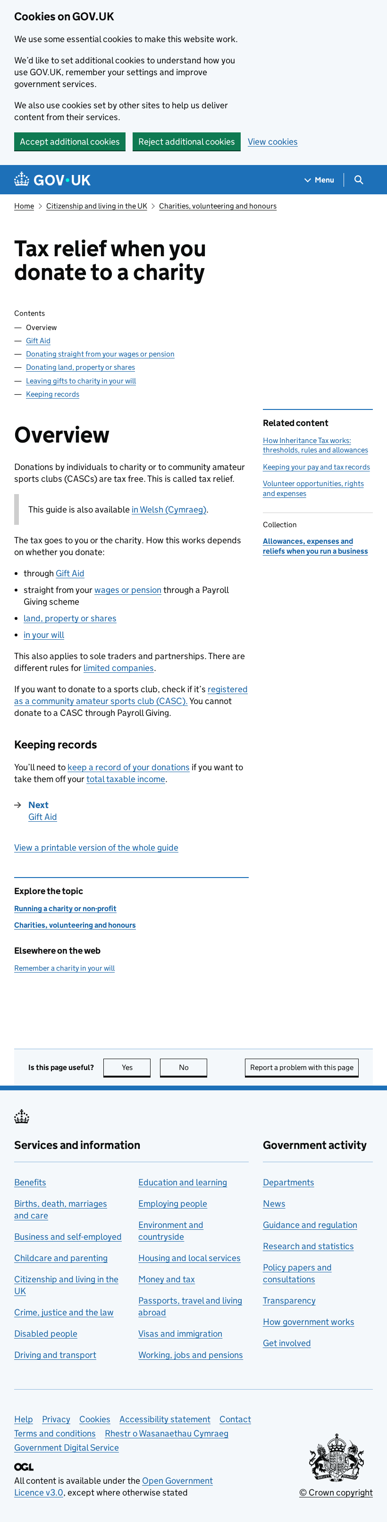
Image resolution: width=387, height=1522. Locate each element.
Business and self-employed (68, 1236)
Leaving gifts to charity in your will (81, 380)
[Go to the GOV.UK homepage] (52, 180)
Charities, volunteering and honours (218, 205)
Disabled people (45, 1333)
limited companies (119, 667)
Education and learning (182, 1182)
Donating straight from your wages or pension (100, 353)
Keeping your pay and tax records (316, 466)
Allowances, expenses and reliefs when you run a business (315, 546)
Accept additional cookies (70, 141)
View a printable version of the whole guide (96, 847)
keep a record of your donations (128, 767)
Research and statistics (308, 1246)
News (274, 1203)
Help (23, 1419)
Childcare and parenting (61, 1257)
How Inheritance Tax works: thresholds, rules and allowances (315, 445)
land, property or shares (70, 618)
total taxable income (125, 779)
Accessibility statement (164, 1419)
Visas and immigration (180, 1333)
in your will (44, 634)
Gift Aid (38, 340)
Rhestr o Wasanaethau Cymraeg (166, 1433)
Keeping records (52, 394)
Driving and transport (55, 1354)
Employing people (172, 1203)
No (193, 1067)
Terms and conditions (55, 1433)
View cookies (273, 141)
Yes (136, 1067)
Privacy (56, 1419)
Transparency (289, 1300)
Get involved (287, 1343)
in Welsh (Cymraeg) (169, 509)
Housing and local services (189, 1257)
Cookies (94, 1419)
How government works (308, 1321)
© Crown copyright (336, 1492)
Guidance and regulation (310, 1224)
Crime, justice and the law (64, 1312)
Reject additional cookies (186, 141)
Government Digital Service (66, 1447)
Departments (288, 1182)
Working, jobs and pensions (190, 1354)
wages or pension (127, 589)
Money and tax (166, 1279)
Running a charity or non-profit (65, 908)
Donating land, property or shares (80, 367)
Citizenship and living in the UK (96, 205)
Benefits (30, 1182)
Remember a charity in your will (64, 968)
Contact (235, 1419)
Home (24, 205)
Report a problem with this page (301, 1067)
